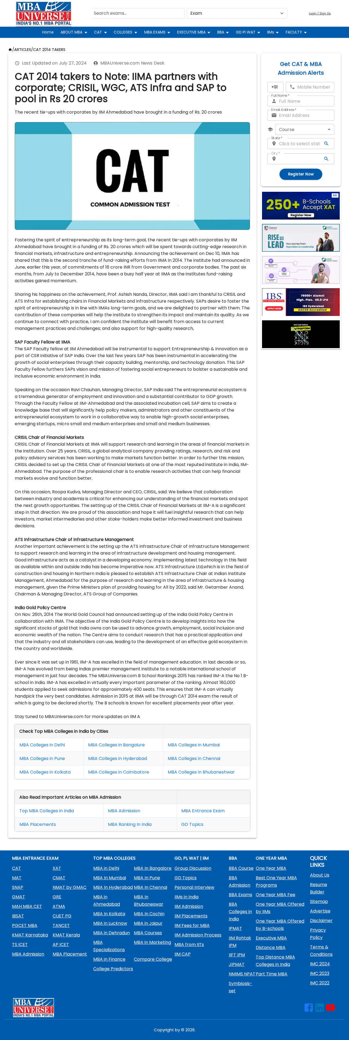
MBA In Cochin (149, 914)
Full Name (280, 95)
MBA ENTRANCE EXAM (35, 858)
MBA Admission (124, 811)
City (275, 153)
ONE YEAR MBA (271, 858)
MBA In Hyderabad (113, 887)
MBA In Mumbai (109, 878)
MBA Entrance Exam (203, 811)
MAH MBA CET (27, 906)
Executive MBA (271, 938)
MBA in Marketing (152, 942)
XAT (57, 868)
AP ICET (61, 944)
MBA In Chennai (150, 887)
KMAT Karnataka (30, 935)
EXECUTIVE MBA (191, 32)
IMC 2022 (319, 983)
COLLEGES (123, 32)
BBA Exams (240, 895)
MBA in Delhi (106, 868)
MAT (17, 878)
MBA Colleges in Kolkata (45, 772)
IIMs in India (186, 897)
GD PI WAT (245, 32)
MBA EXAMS (155, 32)
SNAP (17, 887)
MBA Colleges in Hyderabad (117, 758)
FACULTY (294, 32)
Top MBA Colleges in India (46, 811)
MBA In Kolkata (109, 914)
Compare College (153, 959)
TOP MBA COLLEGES (114, 858)
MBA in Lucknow (110, 923)
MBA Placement (36, 824)
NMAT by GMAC (69, 887)
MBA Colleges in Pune (42, 758)
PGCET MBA (24, 925)
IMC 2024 (320, 964)
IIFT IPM (237, 955)
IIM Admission (188, 906)
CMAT (59, 878)
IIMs (270, 32)
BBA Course (241, 868)
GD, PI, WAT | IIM (191, 858)
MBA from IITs (189, 944)
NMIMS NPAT (242, 974)
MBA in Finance (109, 959)
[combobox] (304, 129)
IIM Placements (190, 916)
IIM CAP (182, 954)
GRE (57, 897)
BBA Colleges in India (240, 911)
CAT (98, 32)
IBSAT (18, 916)
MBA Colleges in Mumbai (194, 745)
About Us (319, 875)
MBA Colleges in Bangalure (116, 745)
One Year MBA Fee (275, 895)
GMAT (18, 897)
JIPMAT (237, 964)
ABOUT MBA (71, 32)
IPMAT (235, 928)
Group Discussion (192, 868)
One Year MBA (271, 868)
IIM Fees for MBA (192, 925)
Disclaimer (321, 920)
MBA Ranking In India (130, 824)
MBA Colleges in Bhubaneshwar (201, 772)
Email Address (283, 109)
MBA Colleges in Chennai (194, 758)
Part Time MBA (271, 974)
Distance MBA (270, 947)
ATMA (59, 906)
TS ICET (20, 944)
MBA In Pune (147, 878)
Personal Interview (194, 887)
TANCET (61, 925)
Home (48, 32)
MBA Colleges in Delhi (42, 745)
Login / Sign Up (320, 13)
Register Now (301, 174)
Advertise (320, 911)
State (276, 138)
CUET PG (62, 916)
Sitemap (319, 901)
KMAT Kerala (66, 935)
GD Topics (192, 824)
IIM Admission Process (197, 935)
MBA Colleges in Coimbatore (118, 772)
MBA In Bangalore (153, 868)
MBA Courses (148, 933)
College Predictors (113, 969)
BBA (220, 32)
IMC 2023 (319, 973)
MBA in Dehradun (111, 933)
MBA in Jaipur (148, 923)
